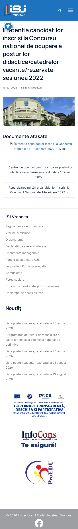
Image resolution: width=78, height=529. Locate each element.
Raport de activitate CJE (23, 259)
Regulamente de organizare (24, 226)
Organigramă (14, 239)
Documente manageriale (22, 253)
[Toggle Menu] (70, 10)
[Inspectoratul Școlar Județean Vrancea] (15, 10)
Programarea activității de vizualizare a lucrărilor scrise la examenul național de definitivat (33, 339)
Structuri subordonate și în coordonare (32, 286)
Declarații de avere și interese (26, 246)
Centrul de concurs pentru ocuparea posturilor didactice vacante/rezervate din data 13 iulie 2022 (41, 172)
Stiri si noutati (31, 87)
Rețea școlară (15, 279)
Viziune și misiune (18, 233)
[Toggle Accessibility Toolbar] (8, 26)
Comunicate (14, 273)
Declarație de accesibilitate (24, 293)
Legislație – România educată (26, 266)
